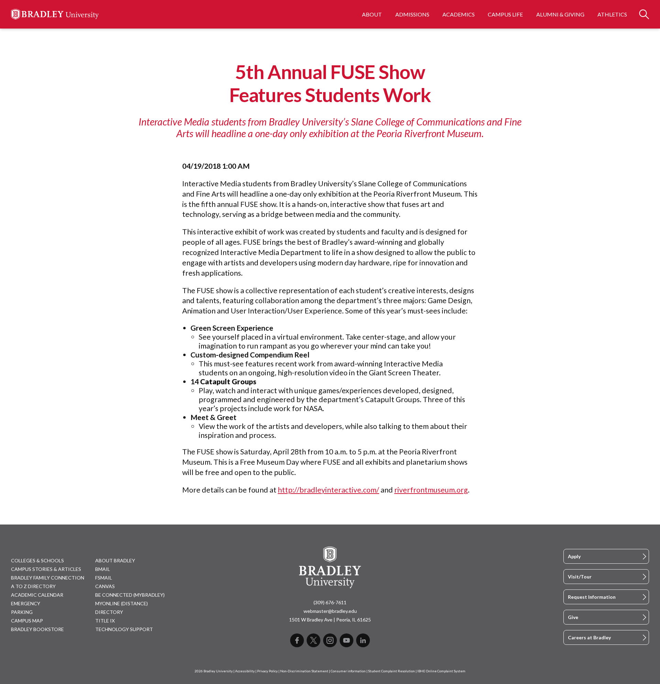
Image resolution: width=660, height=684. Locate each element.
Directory (109, 612)
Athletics (612, 14)
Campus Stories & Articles (46, 569)
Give (573, 617)
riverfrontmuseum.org (431, 489)
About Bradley (115, 560)
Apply (574, 556)
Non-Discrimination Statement (304, 671)
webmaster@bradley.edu (330, 611)
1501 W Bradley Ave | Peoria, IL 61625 (330, 619)
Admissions (412, 14)
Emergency (25, 603)
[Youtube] (346, 640)
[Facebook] (297, 640)
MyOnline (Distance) (121, 603)
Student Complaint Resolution (391, 671)
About (372, 14)
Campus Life (505, 14)
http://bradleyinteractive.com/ (328, 489)
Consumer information (348, 671)
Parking (22, 612)
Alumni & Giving (560, 14)
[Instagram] (330, 640)
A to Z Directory (33, 586)
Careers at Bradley (589, 637)
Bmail (102, 569)
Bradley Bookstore (37, 629)
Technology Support (124, 629)
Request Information (592, 597)
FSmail (103, 578)
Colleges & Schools (37, 560)
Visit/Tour (580, 577)
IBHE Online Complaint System (441, 671)
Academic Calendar (37, 595)
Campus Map (27, 621)
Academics (458, 14)
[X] (313, 640)
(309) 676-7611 (330, 602)
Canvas (105, 586)
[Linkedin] (363, 640)
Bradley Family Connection (47, 578)
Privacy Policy (267, 671)
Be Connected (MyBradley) (130, 595)
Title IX (105, 621)
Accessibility (245, 671)
